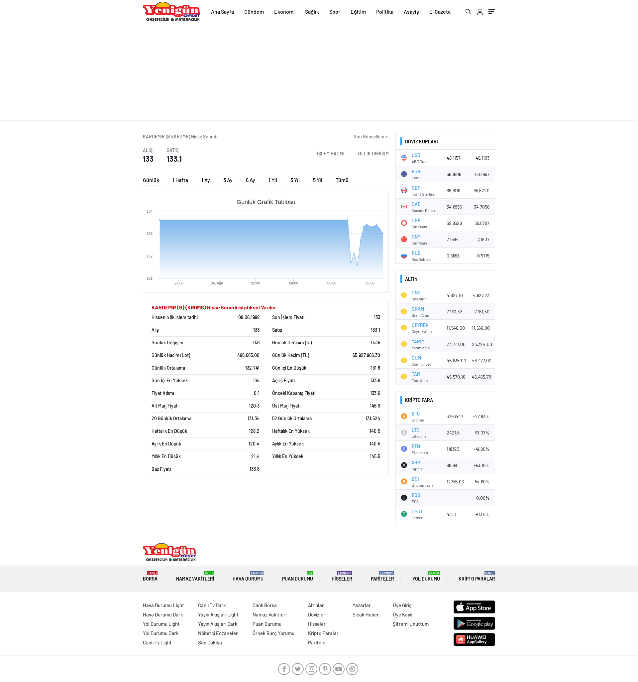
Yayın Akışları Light (218, 614)
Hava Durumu (248, 576)
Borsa (150, 576)
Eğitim (358, 11)
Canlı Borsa (265, 605)
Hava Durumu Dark (163, 614)
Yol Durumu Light (161, 624)
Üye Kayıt (403, 614)
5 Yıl (317, 180)
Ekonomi (284, 11)
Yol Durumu (426, 576)
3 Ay (228, 180)
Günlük (151, 180)
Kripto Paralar (477, 576)
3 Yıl (295, 180)
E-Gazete (440, 11)
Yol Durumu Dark (161, 633)
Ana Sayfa (222, 11)
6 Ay (250, 180)
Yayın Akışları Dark (218, 624)
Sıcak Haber (366, 614)
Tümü (342, 180)
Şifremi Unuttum (411, 624)
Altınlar (316, 605)
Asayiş (411, 11)
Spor (334, 11)
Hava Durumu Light (163, 605)
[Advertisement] (319, 73)
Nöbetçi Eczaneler (218, 633)
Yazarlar (362, 605)
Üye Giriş (402, 605)
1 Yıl (272, 180)
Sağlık (312, 11)
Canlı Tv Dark (212, 605)
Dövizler (316, 614)
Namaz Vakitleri (195, 576)
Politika (384, 11)
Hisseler (342, 576)
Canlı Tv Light (157, 642)
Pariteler (382, 576)
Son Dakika (210, 642)
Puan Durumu (297, 576)
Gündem (254, 11)
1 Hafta (180, 180)
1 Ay (205, 180)
